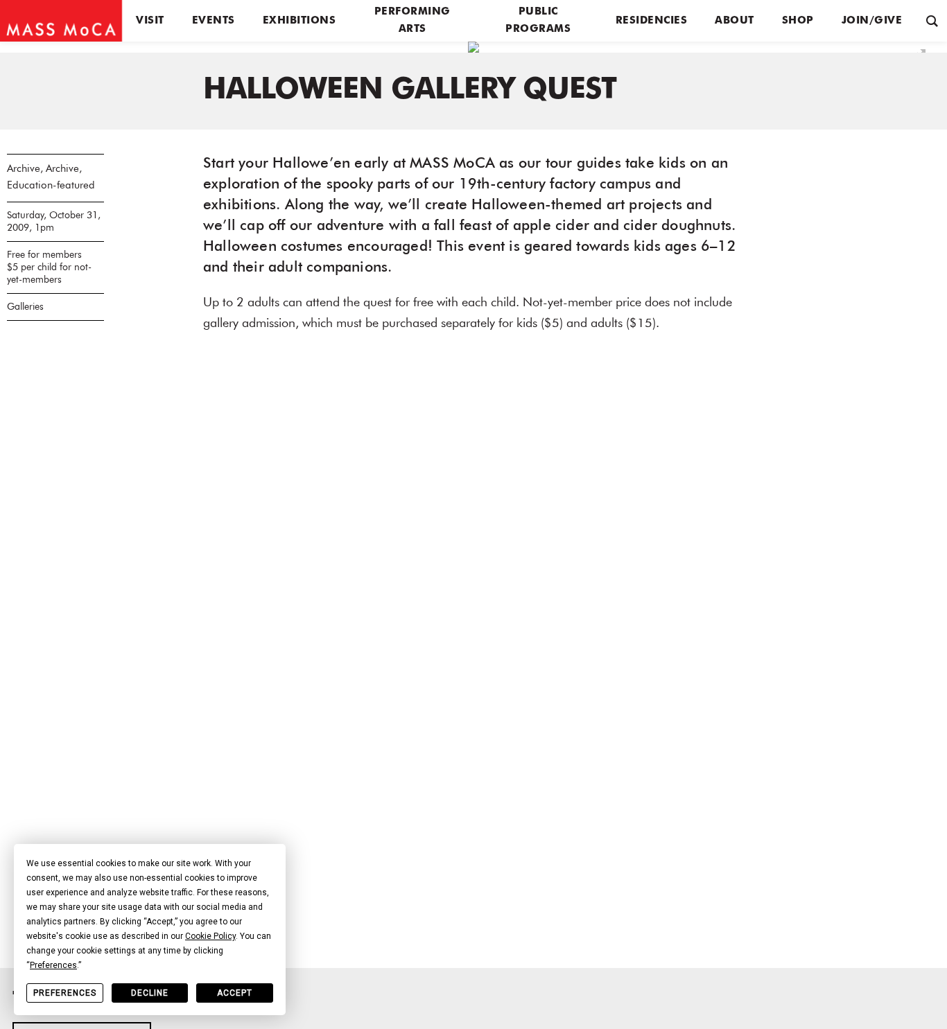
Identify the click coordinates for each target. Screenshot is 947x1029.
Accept (234, 993)
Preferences (64, 993)
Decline (149, 993)
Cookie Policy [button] (210, 936)
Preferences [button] (53, 965)
